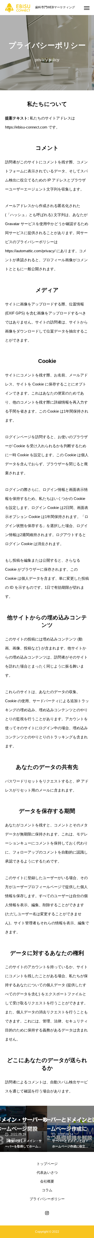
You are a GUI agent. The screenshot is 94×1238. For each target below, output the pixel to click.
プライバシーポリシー (47, 1199)
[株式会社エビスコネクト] (17, 7)
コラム (47, 1190)
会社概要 (47, 1181)
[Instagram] (47, 1212)
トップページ (47, 1164)
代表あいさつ (47, 1172)
